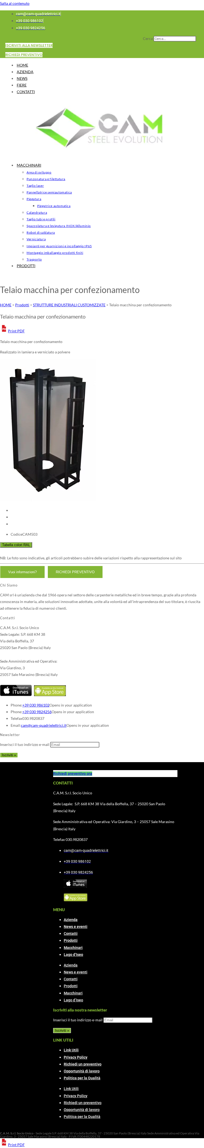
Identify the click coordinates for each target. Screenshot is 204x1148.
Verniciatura (36, 239)
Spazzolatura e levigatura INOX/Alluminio (59, 226)
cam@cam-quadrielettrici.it (43, 725)
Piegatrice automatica (54, 206)
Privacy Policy (75, 1057)
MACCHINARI (29, 165)
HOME (22, 65)
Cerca (148, 38)
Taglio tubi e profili (41, 219)
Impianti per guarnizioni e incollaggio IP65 (59, 246)
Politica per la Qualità (82, 1078)
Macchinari (73, 947)
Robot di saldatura (41, 232)
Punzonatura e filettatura (46, 179)
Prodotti (71, 940)
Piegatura (34, 199)
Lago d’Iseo (73, 954)
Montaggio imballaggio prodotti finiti (55, 253)
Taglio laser (35, 186)
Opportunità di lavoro (82, 1071)
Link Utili (71, 1050)
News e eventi (75, 926)
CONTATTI (26, 91)
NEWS (22, 78)
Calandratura (37, 212)
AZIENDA (25, 71)
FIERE (22, 85)
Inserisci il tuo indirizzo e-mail (24, 744)
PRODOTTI (26, 265)
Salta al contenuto (14, 3)
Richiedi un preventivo (82, 1064)
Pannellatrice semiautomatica (49, 192)
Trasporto (34, 259)
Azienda (71, 920)
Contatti (71, 933)
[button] (12, 331)
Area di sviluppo (39, 172)
